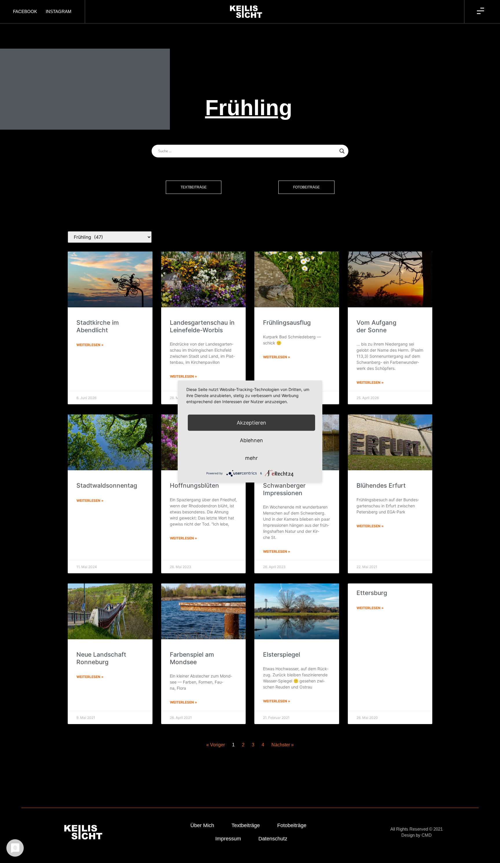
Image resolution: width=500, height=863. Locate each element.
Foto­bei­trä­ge (291, 825)
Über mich (202, 825)
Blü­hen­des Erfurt (381, 485)
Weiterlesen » (90, 345)
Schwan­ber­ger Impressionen (284, 489)
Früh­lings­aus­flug (287, 322)
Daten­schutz (272, 839)
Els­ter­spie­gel (281, 654)
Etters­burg (371, 592)
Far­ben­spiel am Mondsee (192, 658)
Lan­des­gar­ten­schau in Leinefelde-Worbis (202, 326)
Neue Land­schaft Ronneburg (101, 658)
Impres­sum (228, 839)
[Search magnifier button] (342, 151)
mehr (251, 458)
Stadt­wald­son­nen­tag (106, 485)
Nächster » (282, 744)
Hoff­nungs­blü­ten (194, 485)
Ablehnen (251, 440)
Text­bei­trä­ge (245, 825)
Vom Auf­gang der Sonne (376, 326)
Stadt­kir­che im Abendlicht (97, 326)
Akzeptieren (251, 423)
